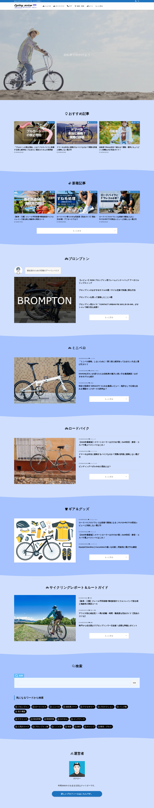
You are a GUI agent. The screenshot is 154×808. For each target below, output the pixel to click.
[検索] (138, 1)
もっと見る (109, 317)
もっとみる (77, 231)
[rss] (135, 1)
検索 (134, 683)
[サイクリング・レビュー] (25, 6)
